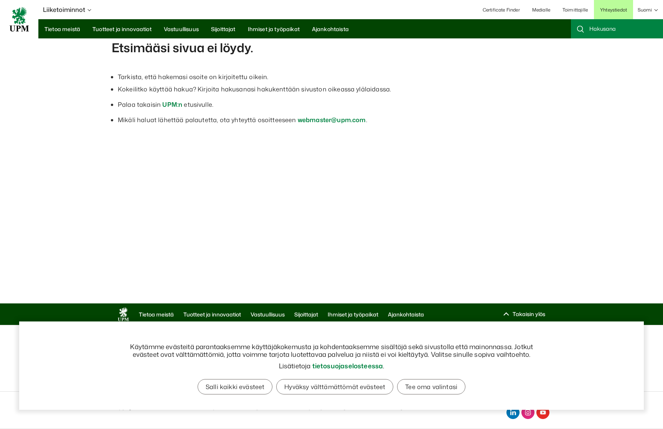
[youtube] (542, 412)
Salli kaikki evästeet (235, 387)
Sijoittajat (306, 314)
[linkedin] (513, 412)
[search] (617, 28)
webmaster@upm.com (332, 120)
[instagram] (527, 412)
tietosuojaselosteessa (347, 365)
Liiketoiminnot (64, 9)
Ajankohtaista (406, 314)
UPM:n (172, 104)
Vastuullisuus (268, 314)
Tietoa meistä (156, 314)
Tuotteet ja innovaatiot (212, 314)
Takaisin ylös (529, 314)
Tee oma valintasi (431, 387)
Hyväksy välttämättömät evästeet (334, 387)
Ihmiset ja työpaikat (353, 314)
